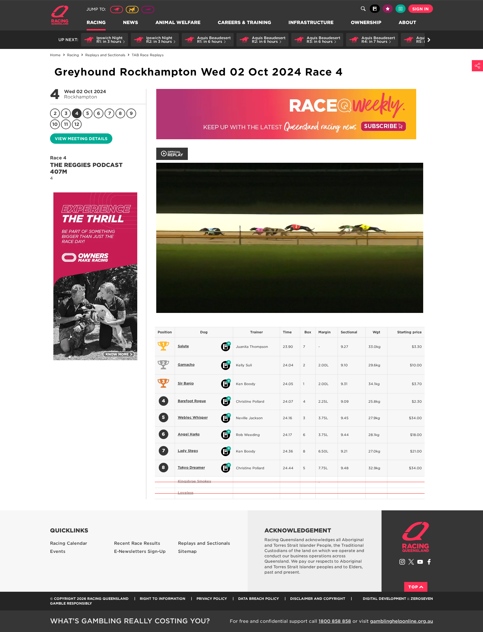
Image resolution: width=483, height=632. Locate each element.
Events (57, 551)
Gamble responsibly (71, 603)
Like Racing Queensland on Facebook (429, 562)
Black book (375, 8)
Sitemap (187, 551)
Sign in (420, 9)
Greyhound (147, 9)
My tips (388, 8)
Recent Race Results (137, 543)
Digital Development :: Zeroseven (398, 598)
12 (76, 124)
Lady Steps (188, 451)
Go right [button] (429, 40)
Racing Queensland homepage (415, 537)
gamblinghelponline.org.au (401, 621)
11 (66, 124)
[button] (104, 39)
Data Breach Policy (258, 598)
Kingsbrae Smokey (194, 481)
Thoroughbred (116, 9)
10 (55, 124)
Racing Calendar (68, 543)
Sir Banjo (186, 383)
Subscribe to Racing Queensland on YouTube (420, 562)
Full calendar (401, 8)
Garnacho (186, 364)
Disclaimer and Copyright (317, 598)
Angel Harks (189, 434)
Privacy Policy (211, 598)
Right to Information (162, 598)
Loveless (185, 492)
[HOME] (62, 15)
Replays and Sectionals (204, 543)
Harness (132, 9)
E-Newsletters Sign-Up (140, 551)
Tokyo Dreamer (191, 467)
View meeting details (81, 138)
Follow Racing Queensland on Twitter (411, 562)
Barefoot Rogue (192, 401)
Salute (183, 346)
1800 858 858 (335, 621)
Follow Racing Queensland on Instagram (402, 562)
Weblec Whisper (193, 417)
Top (413, 587)
